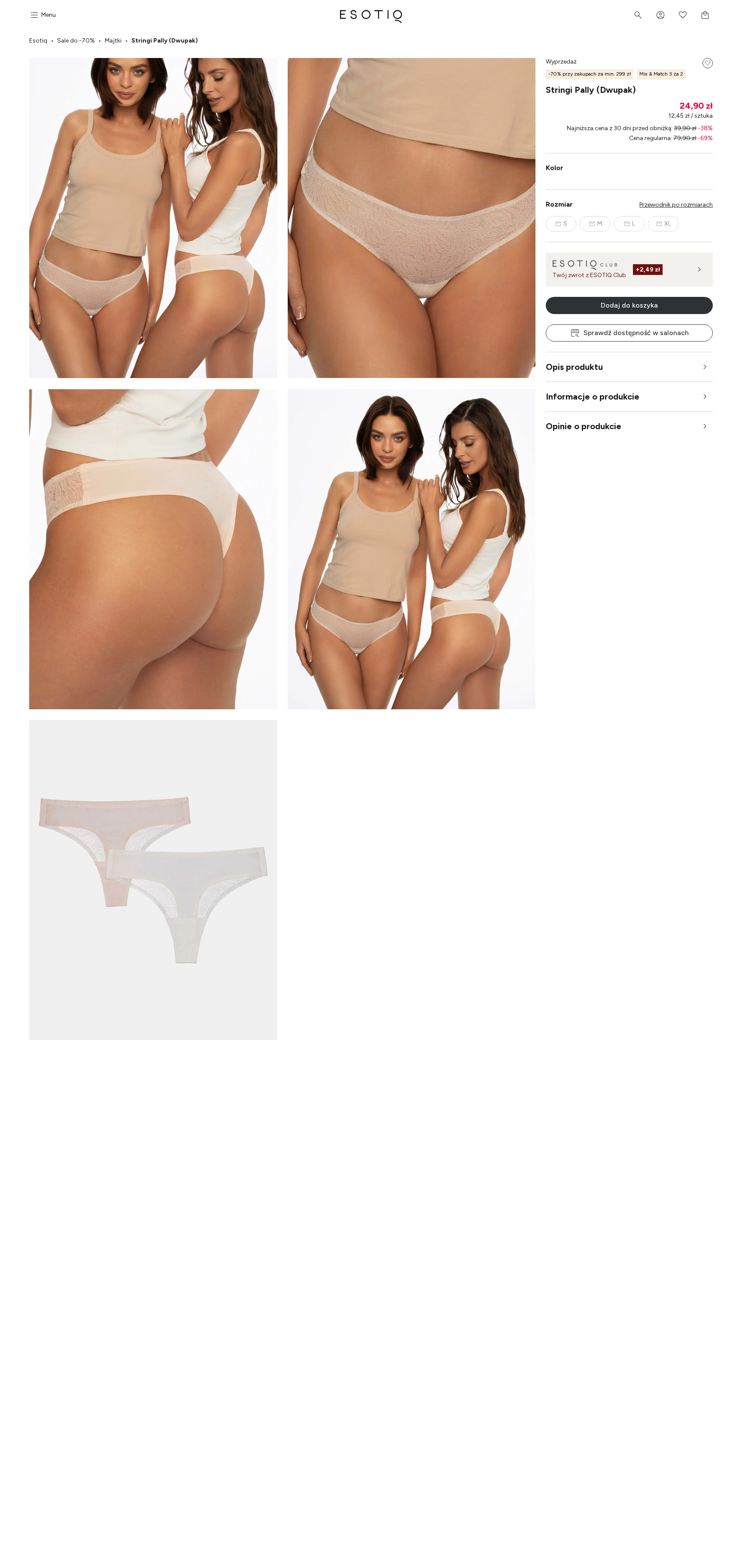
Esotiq (38, 40)
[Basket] (705, 15)
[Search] (638, 15)
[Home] (371, 15)
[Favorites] (682, 15)
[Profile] (660, 15)
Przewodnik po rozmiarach (676, 204)
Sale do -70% (76, 40)
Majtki (113, 40)
